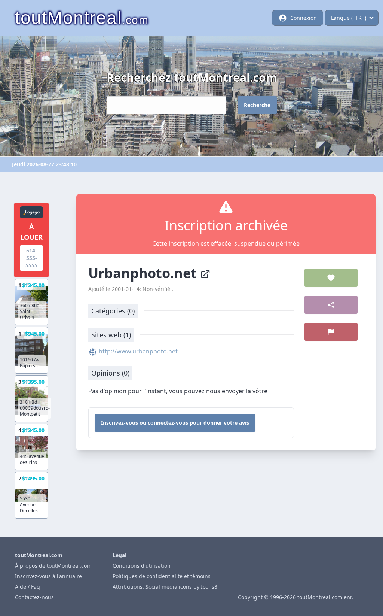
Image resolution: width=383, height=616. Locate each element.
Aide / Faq (27, 586)
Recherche (257, 105)
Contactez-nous (34, 597)
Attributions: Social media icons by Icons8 (165, 586)
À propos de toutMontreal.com (53, 565)
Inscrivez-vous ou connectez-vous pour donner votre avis (175, 422)
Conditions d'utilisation (142, 565)
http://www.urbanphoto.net (138, 351)
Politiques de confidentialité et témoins (162, 576)
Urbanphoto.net (144, 273)
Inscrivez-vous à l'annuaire (48, 576)
